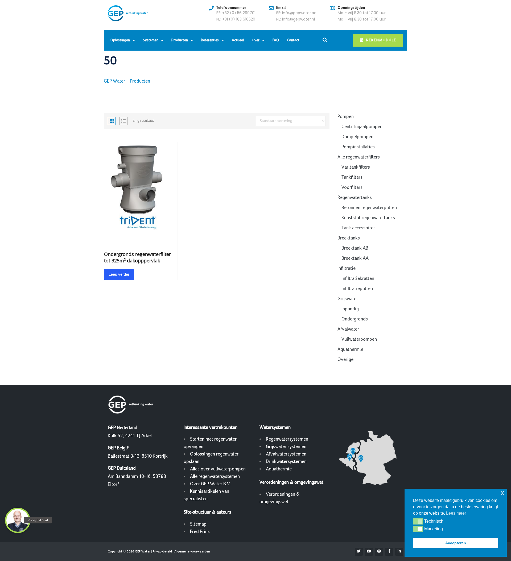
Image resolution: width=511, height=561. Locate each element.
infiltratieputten (357, 288)
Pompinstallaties (358, 146)
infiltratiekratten (357, 278)
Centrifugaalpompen (361, 126)
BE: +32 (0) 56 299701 (236, 12)
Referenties (210, 40)
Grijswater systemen (286, 446)
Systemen (150, 40)
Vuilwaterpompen (359, 339)
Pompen (345, 116)
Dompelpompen (357, 136)
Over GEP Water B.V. (210, 483)
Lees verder (119, 274)
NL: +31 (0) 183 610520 (235, 19)
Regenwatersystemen (287, 439)
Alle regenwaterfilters (358, 157)
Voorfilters (351, 187)
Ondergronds (354, 319)
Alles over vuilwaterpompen (218, 468)
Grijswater (347, 298)
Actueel (238, 40)
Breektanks (348, 238)
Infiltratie (346, 268)
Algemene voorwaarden (192, 551)
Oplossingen (120, 40)
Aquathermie (350, 349)
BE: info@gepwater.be (296, 12)
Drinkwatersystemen (286, 461)
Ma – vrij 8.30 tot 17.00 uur (362, 12)
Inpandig (350, 308)
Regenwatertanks (354, 197)
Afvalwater (348, 329)
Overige (345, 359)
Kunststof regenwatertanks (368, 217)
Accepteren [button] (455, 543)
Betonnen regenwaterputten (369, 207)
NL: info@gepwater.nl (295, 19)
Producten (179, 40)
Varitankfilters (355, 167)
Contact (293, 40)
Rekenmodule (381, 40)
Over (255, 40)
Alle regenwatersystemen (215, 476)
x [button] (502, 492)
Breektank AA (355, 258)
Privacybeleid (162, 551)
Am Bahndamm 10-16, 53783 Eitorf (137, 476)
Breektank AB (354, 248)
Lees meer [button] (456, 513)
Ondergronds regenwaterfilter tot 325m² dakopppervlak (137, 257)
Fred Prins (200, 531)
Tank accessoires (358, 227)
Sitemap (198, 524)
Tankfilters (351, 177)
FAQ (276, 40)
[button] (418, 521)
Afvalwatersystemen (286, 454)
